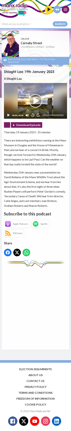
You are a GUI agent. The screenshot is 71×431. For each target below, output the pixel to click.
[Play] (8, 115)
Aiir (48, 411)
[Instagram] (45, 421)
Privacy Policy (36, 386)
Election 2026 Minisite (35, 369)
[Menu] (65, 9)
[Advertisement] (35, 307)
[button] (35, 101)
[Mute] (27, 115)
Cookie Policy (35, 404)
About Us (35, 375)
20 (32, 115)
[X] (23, 421)
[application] (35, 101)
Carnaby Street (31, 43)
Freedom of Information (35, 398)
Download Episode (28, 125)
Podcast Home (7, 125)
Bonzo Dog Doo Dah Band (23, 59)
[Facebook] (12, 421)
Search (60, 23)
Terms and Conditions (35, 392)
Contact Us (35, 380)
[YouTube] (34, 421)
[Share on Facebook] (8, 252)
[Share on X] (17, 252)
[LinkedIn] (56, 421)
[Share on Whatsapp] (26, 252)
